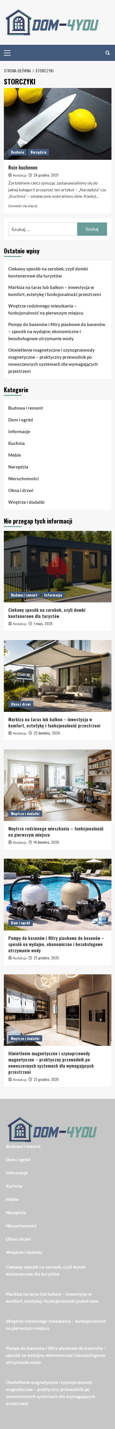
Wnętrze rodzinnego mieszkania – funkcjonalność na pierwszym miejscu (45, 309)
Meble (14, 455)
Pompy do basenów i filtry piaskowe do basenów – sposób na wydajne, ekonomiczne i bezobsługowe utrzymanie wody (56, 331)
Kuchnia (17, 151)
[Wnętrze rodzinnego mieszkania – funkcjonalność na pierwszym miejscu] (57, 785)
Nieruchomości (23, 478)
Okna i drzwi (20, 490)
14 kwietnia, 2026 (46, 842)
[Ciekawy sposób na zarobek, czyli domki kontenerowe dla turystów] (57, 566)
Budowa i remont (25, 408)
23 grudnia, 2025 (46, 957)
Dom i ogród (20, 419)
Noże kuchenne (22, 167)
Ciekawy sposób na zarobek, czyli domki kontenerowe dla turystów (48, 272)
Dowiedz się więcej (22, 206)
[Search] (107, 53)
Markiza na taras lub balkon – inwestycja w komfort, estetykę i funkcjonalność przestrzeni (54, 291)
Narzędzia (38, 151)
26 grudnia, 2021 (46, 174)
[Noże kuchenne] (57, 123)
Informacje (19, 431)
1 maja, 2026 (43, 623)
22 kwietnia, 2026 (47, 732)
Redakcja (20, 175)
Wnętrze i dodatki (26, 502)
